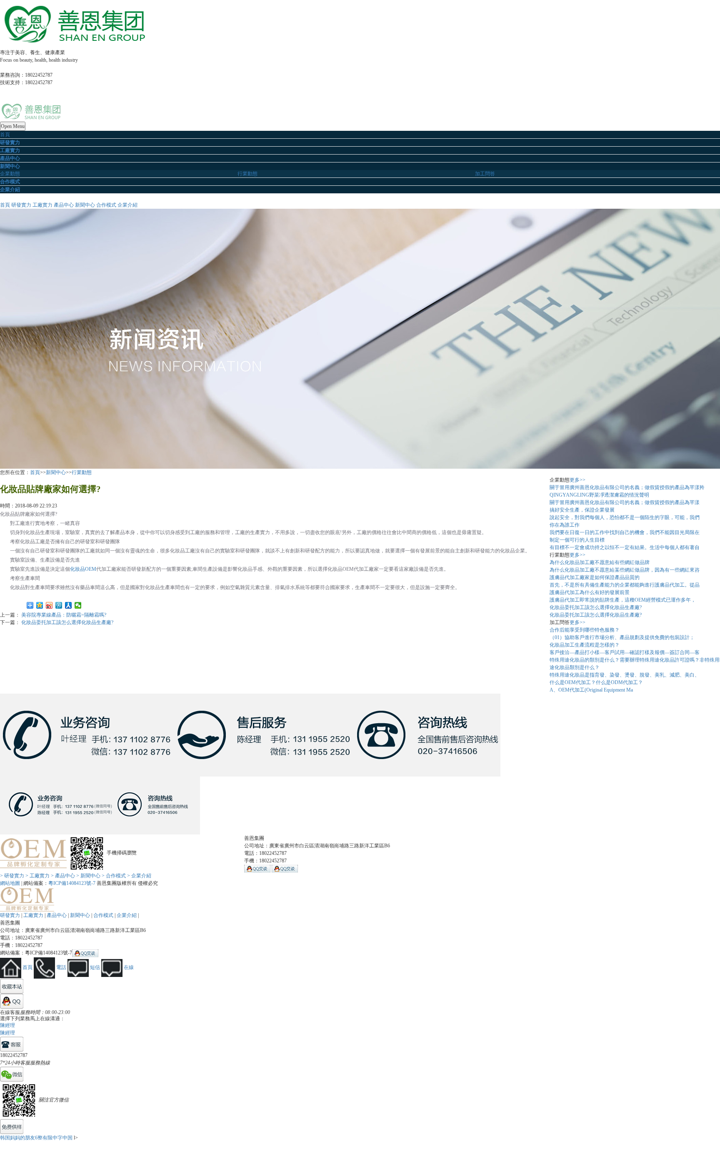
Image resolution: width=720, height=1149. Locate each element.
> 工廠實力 (37, 876)
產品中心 (64, 205)
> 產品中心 (63, 876)
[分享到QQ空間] (39, 605)
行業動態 (248, 174)
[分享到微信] (78, 605)
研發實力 (21, 205)
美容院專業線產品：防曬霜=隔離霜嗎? (63, 615)
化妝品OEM (83, 569)
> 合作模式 (114, 876)
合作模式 (106, 205)
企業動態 (10, 174)
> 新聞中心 (88, 876)
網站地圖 (10, 883)
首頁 (5, 134)
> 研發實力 (12, 876)
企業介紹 (128, 205)
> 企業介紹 (139, 876)
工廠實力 (42, 205)
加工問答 (485, 174)
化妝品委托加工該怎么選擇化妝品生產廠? (67, 622)
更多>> (577, 480)
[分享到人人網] (68, 605)
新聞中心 (85, 205)
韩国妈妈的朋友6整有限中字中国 (36, 1138)
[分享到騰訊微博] (58, 605)
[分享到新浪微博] (49, 605)
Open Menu (13, 126)
